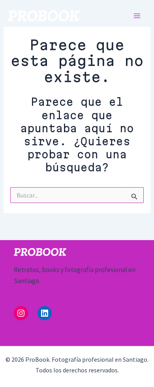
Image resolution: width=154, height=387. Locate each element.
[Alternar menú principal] (137, 16)
